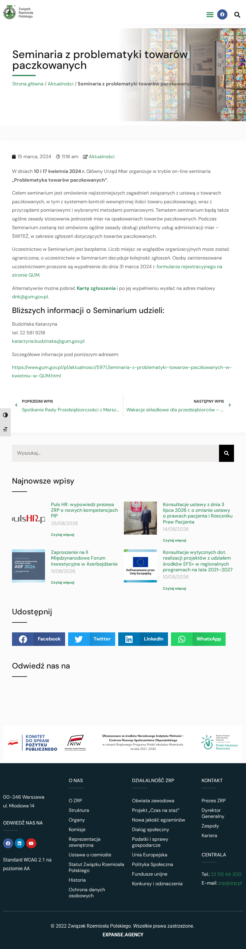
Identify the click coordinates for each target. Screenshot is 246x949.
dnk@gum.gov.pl (30, 296)
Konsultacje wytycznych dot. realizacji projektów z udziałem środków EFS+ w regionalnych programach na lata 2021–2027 (198, 561)
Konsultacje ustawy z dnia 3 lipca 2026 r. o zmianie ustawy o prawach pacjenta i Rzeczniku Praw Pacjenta (197, 513)
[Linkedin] (20, 843)
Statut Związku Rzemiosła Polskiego (96, 867)
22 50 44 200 (226, 874)
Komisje (77, 829)
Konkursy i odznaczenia (157, 883)
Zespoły (210, 826)
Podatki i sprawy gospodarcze (150, 842)
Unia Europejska (149, 855)
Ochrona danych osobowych (87, 892)
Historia (77, 880)
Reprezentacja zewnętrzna (84, 842)
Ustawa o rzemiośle (90, 855)
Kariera (209, 835)
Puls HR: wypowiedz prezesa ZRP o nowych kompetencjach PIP (84, 510)
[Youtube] (31, 843)
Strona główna (28, 84)
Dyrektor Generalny (213, 813)
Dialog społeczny (150, 829)
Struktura (79, 810)
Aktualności (61, 84)
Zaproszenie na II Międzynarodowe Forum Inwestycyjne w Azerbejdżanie (84, 558)
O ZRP (75, 800)
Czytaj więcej (62, 534)
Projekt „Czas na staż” (155, 810)
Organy (77, 820)
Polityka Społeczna (152, 864)
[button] (210, 14)
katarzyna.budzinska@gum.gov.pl (48, 341)
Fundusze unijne (149, 874)
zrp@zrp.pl (230, 883)
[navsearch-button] (237, 14)
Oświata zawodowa (153, 800)
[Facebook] (222, 14)
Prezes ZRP (214, 800)
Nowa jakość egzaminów (158, 820)
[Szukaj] (226, 453)
